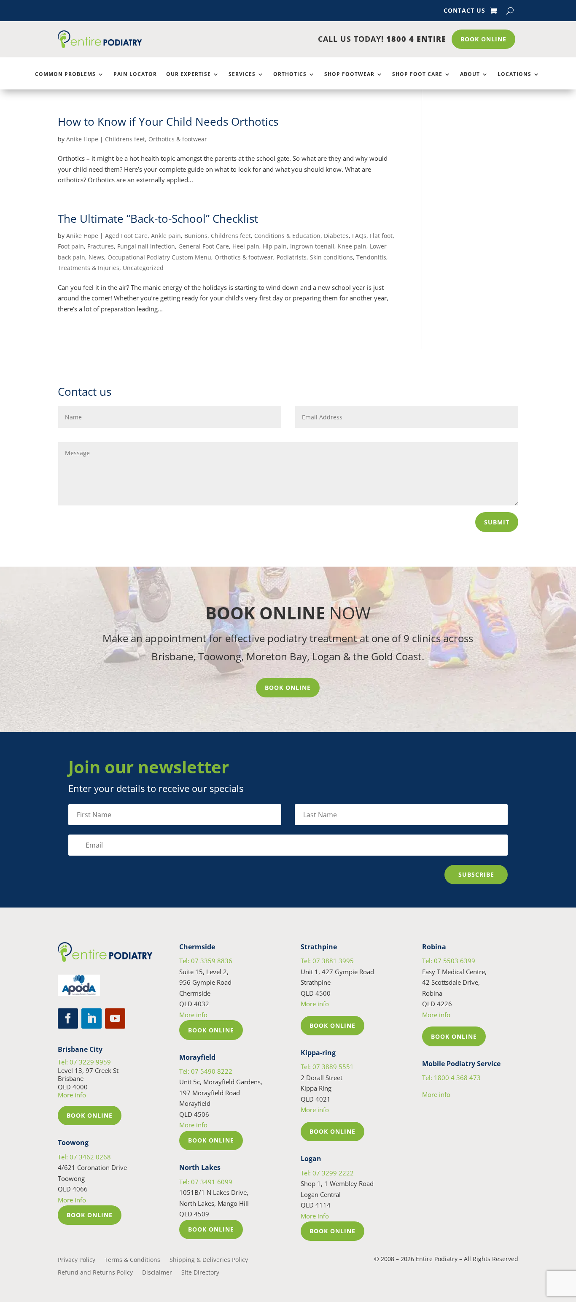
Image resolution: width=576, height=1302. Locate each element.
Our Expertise (188, 74)
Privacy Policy (76, 1260)
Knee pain (352, 246)
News (96, 257)
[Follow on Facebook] (68, 1018)
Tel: (451, 1077)
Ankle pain (166, 236)
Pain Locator (135, 74)
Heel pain (245, 246)
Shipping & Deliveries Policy (209, 1260)
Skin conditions (331, 257)
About (470, 74)
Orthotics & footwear (177, 139)
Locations (514, 74)
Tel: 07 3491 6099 (205, 1182)
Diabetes (336, 236)
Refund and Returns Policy (95, 1273)
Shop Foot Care (417, 74)
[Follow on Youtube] (115, 1018)
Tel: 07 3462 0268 (84, 1157)
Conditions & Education (287, 236)
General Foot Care (203, 246)
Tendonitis (371, 257)
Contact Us (464, 11)
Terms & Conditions (132, 1260)
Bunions (195, 236)
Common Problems (65, 74)
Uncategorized (143, 268)
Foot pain (71, 246)
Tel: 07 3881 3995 (327, 960)
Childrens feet (125, 139)
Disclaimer (157, 1273)
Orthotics (290, 74)
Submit (496, 522)
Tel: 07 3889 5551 (327, 1066)
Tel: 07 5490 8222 (205, 1071)
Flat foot (381, 236)
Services (242, 74)
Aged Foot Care (126, 236)
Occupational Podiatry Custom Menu (159, 257)
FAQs (359, 236)
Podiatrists (292, 257)
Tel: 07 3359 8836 (205, 960)
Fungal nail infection (146, 246)
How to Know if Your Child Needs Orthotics (168, 121)
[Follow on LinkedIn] (91, 1018)
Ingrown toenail (312, 246)
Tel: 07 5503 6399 (448, 960)
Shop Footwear (349, 74)
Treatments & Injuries (88, 268)
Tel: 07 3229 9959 (84, 1062)
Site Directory (200, 1273)
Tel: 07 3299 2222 (327, 1173)
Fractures (100, 246)
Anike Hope (82, 139)
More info (72, 1095)
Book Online (483, 39)
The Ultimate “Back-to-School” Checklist (158, 218)
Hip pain (275, 246)
